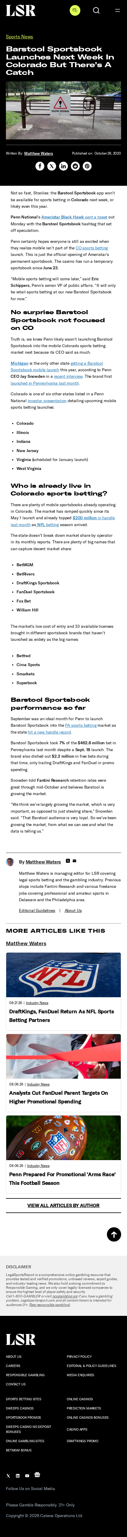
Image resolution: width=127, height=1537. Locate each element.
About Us (73, 910)
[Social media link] (39, 166)
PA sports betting (80, 725)
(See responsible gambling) (49, 1305)
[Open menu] (117, 10)
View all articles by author (63, 1205)
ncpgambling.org (65, 1296)
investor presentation (47, 400)
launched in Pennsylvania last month (45, 383)
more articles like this (55, 931)
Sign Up (75, 10)
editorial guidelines (37, 910)
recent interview (68, 376)
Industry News (37, 1003)
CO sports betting (92, 248)
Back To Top (114, 1234)
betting (47, 524)
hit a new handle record (49, 732)
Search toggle (96, 10)
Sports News (19, 37)
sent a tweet (74, 217)
